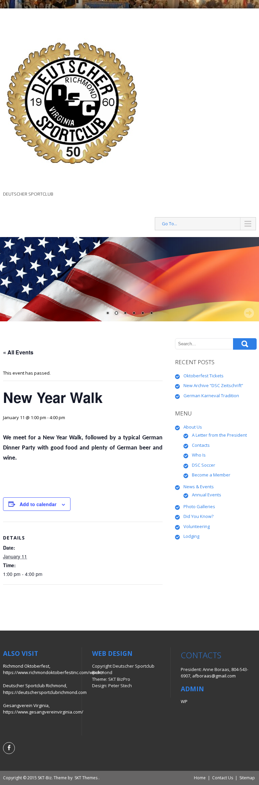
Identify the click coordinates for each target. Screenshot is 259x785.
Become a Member (211, 475)
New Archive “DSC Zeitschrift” (213, 385)
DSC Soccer (203, 465)
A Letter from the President (219, 435)
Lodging (191, 536)
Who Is (199, 455)
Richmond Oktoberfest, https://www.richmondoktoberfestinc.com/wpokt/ (53, 669)
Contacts (201, 445)
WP (184, 701)
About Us (192, 427)
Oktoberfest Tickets (203, 376)
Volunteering (196, 526)
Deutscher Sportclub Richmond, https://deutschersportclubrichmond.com (45, 688)
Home (200, 778)
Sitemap (247, 778)
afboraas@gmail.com (214, 676)
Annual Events (206, 495)
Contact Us (222, 778)
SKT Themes (86, 778)
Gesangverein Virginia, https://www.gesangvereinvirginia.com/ (43, 708)
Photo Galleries (199, 506)
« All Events (18, 352)
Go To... (169, 224)
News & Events (198, 487)
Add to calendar (38, 504)
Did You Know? (198, 516)
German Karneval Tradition (211, 395)
